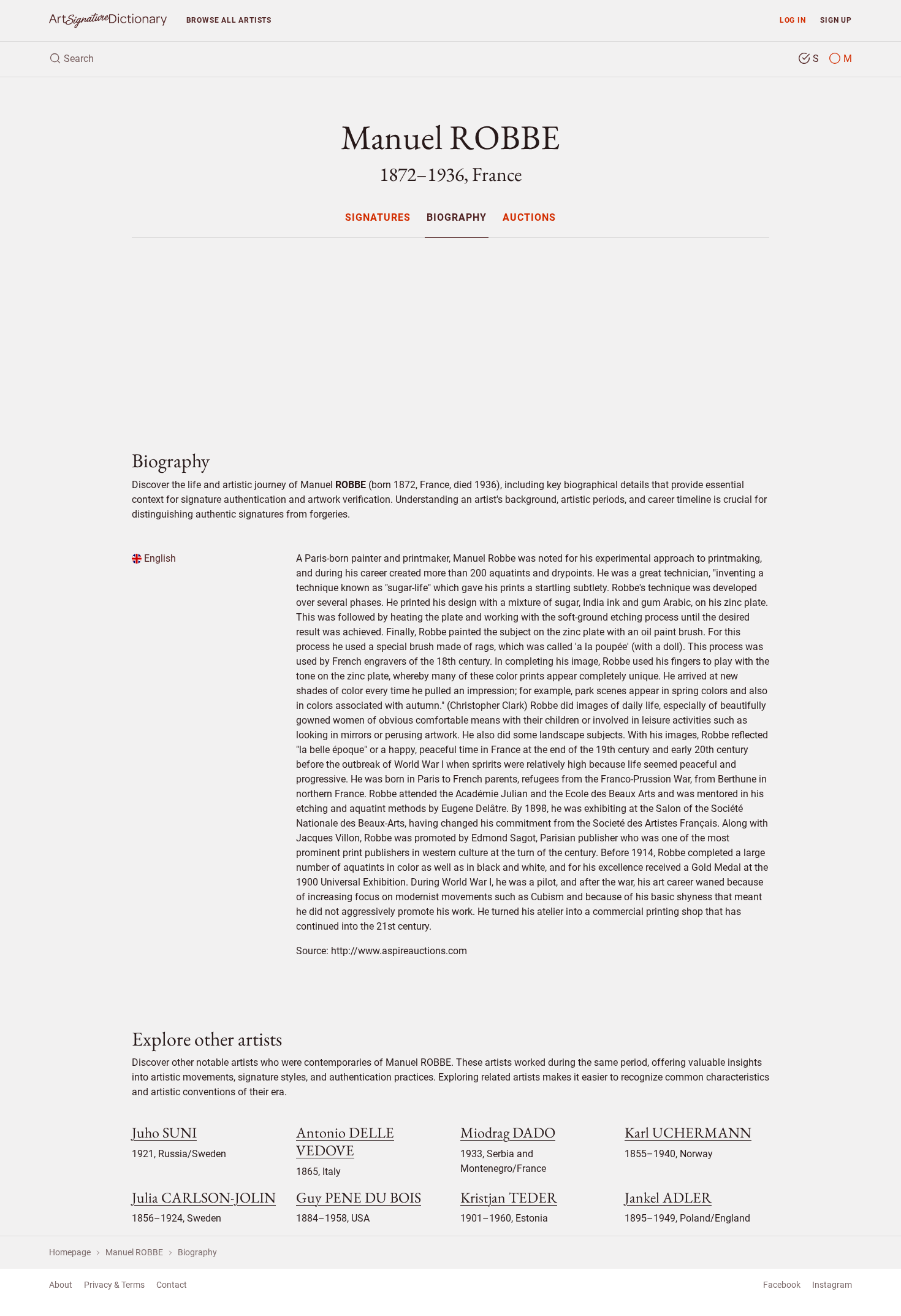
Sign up (836, 20)
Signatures (378, 218)
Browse (229, 20)
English (159, 558)
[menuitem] (377, 217)
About (60, 1285)
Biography (457, 218)
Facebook (781, 1285)
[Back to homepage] (108, 20)
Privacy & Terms (114, 1285)
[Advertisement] (450, 333)
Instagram (832, 1285)
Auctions (529, 218)
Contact (171, 1285)
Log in (793, 20)
